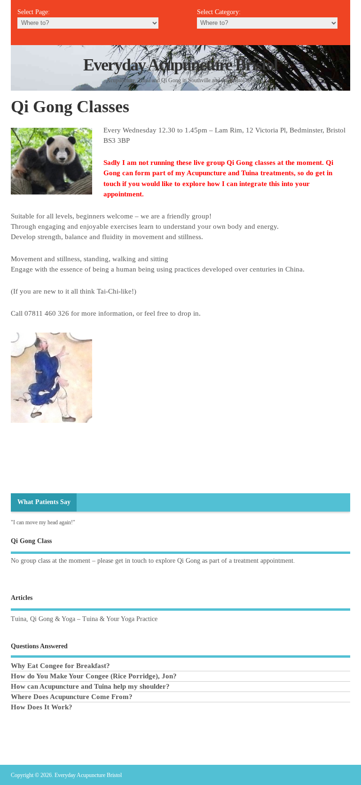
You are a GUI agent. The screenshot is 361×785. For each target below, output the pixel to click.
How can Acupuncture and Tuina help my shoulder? (90, 686)
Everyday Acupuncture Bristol (180, 64)
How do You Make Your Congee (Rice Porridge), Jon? (94, 676)
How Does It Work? (41, 707)
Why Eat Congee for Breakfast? (60, 665)
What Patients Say (44, 501)
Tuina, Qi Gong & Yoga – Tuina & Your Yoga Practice (84, 618)
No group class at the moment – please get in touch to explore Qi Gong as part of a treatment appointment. (153, 560)
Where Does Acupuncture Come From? (72, 696)
